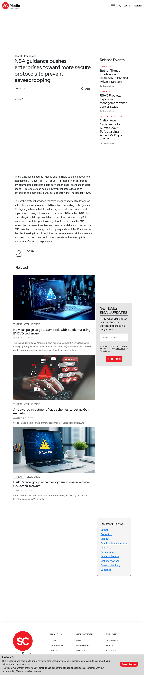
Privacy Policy (104, 351)
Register (138, 6)
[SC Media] (11, 5)
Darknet (105, 538)
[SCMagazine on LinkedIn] (30, 653)
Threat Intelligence (26, 324)
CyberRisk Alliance (56, 645)
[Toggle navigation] (113, 5)
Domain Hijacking (110, 565)
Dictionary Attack (110, 560)
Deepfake (106, 547)
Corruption (106, 534)
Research (109, 645)
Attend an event (82, 650)
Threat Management (26, 56)
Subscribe (114, 359)
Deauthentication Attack (114, 543)
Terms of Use (120, 349)
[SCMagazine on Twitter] (22, 653)
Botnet (104, 529)
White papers (111, 650)
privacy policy (8, 671)
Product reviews (112, 641)
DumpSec (106, 569)
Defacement (107, 552)
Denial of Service (110, 556)
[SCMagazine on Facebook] (15, 653)
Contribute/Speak (82, 645)
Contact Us (54, 650)
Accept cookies (129, 664)
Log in (127, 6)
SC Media (53, 641)
